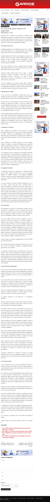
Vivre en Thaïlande (34, 10)
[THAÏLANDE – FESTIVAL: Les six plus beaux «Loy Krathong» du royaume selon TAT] (36, 109)
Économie (17, 10)
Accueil (2, 10)
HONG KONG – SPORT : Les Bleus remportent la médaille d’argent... (44, 80)
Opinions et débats (25, 10)
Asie (12, 10)
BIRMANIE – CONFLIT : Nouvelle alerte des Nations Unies (44, 95)
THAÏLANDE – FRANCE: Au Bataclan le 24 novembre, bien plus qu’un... (44, 102)
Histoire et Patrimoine (14, 13)
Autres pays (7, 24)
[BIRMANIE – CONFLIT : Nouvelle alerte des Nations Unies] (36, 94)
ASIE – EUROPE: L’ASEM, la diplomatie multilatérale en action (13, 28)
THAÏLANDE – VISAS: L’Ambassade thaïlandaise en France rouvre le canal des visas (25, 445)
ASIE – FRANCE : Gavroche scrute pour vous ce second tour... (44, 87)
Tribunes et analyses (5, 26)
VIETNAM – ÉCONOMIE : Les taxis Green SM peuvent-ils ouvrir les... (37, 56)
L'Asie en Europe (14, 24)
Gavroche (7, 31)
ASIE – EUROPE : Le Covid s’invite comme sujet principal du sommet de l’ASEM (17, 431)
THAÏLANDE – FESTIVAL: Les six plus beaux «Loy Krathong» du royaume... (44, 110)
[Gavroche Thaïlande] (25, 4)
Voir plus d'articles (41, 116)
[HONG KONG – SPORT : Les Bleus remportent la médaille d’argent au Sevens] (36, 79)
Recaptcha (3, 482)
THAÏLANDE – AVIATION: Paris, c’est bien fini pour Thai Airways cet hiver (7, 444)
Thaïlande (7, 10)
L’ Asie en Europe (4, 13)
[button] (47, 10)
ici (1, 422)
